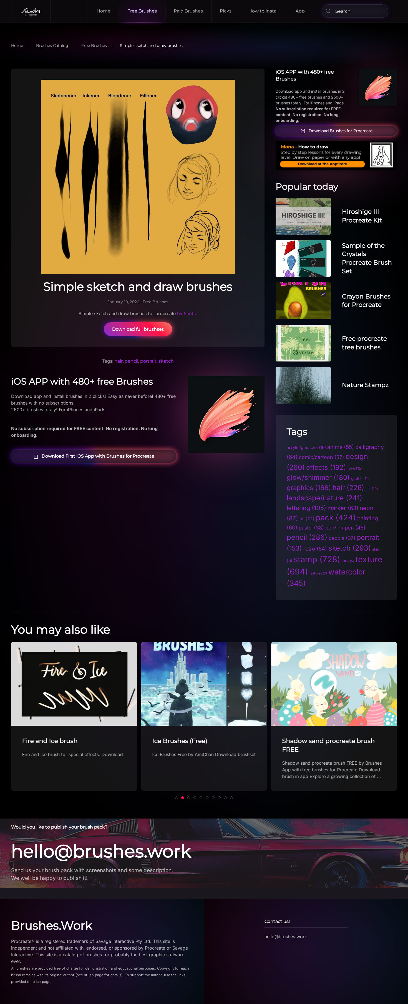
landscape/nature (324, 498)
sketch (166, 361)
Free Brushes (142, 11)
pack (336, 517)
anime (340, 447)
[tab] (176, 797)
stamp (317, 559)
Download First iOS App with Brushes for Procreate (98, 456)
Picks (225, 11)
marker (343, 508)
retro (315, 548)
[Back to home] (31, 11)
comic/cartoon (321, 457)
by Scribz (187, 313)
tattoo (348, 561)
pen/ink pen (345, 527)
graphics (309, 488)
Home (103, 11)
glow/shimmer (318, 477)
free (355, 468)
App (300, 11)
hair (118, 361)
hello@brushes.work (101, 851)
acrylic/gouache (306, 447)
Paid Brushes (188, 11)
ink (372, 488)
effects (326, 467)
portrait (148, 361)
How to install (263, 11)
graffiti (360, 478)
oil (306, 518)
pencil (131, 361)
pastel (311, 528)
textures (318, 573)
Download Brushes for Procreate (340, 130)
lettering (306, 507)
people (342, 538)
